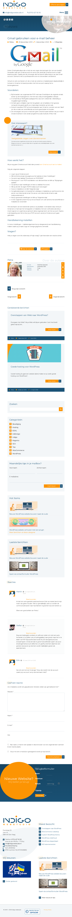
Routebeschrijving (11, 846)
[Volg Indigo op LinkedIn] (9, 20)
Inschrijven (52, 486)
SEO (14, 444)
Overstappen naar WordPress (51, 828)
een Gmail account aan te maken (51, 164)
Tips (13, 447)
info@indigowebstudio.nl (13, 843)
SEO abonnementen (49, 844)
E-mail (10, 725)
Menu (62, 12)
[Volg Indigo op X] (4, 20)
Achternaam (41, 468)
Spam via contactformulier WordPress (23, 574)
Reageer (46, 249)
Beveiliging (16, 424)
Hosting (15, 427)
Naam (10, 715)
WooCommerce (18, 450)
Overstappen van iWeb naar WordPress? (29, 315)
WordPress (16, 454)
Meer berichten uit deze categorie (22, 532)
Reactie (10, 692)
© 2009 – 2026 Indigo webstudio (12, 909)
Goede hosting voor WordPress (25, 367)
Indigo (14, 437)
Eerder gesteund (11, 881)
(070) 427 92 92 (16, 839)
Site (9, 735)
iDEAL (14, 431)
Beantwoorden (31, 599)
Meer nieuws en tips (48, 898)
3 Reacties (58, 42)
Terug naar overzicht (18, 289)
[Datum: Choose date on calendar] (59, 783)
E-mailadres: (13, 477)
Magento (15, 440)
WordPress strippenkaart (50, 841)
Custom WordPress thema (51, 835)
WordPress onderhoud (49, 838)
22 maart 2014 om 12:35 (29, 660)
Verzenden (39, 796)
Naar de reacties (27, 249)
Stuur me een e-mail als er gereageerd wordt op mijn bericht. (30, 751)
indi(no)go (16, 434)
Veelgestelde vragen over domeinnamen (28, 138)
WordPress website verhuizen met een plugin (26, 530)
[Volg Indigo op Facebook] (12, 20)
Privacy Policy (47, 909)
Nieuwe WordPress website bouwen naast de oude (28, 514)
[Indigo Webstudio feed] (7, 20)
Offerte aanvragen (57, 5)
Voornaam (13, 468)
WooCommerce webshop (50, 832)
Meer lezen (53, 152)
